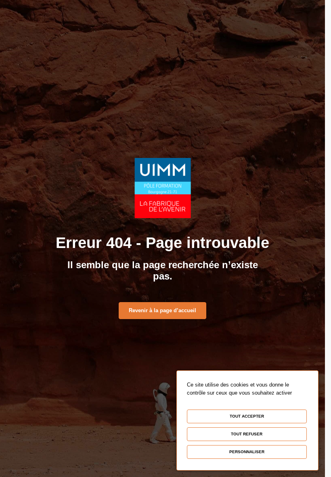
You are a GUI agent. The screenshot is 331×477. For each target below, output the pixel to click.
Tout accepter (247, 416)
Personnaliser (246, 452)
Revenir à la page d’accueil (162, 310)
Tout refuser (246, 434)
